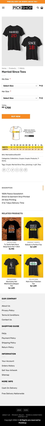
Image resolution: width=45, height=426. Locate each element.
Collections (14, 158)
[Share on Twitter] (13, 170)
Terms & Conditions (10, 315)
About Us (6, 306)
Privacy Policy (8, 310)
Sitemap (5, 375)
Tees (39, 165)
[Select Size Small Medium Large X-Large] (20, 85)
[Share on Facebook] (8, 170)
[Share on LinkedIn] (26, 170)
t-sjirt (35, 165)
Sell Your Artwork (9, 370)
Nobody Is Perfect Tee (33, 245)
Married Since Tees (18, 165)
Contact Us (7, 320)
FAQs (4, 333)
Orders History (8, 366)
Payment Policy (9, 338)
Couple (21, 158)
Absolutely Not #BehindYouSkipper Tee (11, 284)
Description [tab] (7, 188)
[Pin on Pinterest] (21, 170)
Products (12, 68)
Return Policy (8, 347)
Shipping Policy (9, 343)
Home (4, 68)
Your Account (8, 361)
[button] (3, 8)
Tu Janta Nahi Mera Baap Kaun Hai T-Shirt (11, 246)
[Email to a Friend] (17, 170)
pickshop (29, 165)
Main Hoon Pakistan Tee (33, 283)
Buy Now (15, 116)
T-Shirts (21, 68)
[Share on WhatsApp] (4, 170)
